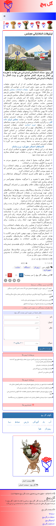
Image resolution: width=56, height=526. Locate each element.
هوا (39, 429)
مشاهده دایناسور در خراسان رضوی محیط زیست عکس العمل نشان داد (30, 384)
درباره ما (51, 513)
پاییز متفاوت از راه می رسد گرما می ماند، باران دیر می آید (34, 387)
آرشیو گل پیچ (49, 520)
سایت (17, 267)
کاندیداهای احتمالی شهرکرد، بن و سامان (28, 147)
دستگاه (27, 267)
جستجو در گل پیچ (48, 523)
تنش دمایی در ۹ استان (45, 372)
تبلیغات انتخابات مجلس (18, 90)
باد (44, 422)
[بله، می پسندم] (21, 275)
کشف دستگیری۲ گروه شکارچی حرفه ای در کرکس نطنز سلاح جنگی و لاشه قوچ (29, 295)
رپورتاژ (37, 267)
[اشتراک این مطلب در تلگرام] (19, 280)
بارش (26, 422)
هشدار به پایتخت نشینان (44, 365)
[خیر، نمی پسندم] (10, 275)
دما (9, 422)
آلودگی (36, 422)
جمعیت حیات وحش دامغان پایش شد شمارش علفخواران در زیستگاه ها (30, 397)
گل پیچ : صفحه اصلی (27, 485)
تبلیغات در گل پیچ (48, 517)
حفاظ (17, 422)
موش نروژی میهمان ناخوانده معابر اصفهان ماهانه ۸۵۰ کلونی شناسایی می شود (29, 392)
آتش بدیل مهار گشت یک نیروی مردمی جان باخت (36, 300)
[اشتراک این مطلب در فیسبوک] (10, 280)
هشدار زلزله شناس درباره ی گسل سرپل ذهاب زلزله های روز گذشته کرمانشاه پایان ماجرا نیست (31, 360)
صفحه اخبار (27, 481)
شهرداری (47, 270)
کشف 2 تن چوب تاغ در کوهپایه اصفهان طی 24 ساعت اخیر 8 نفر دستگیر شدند (29, 289)
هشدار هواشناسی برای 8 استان (42, 368)
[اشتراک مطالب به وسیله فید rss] (14, 280)
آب (50, 422)
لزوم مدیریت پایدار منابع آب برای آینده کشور (37, 303)
